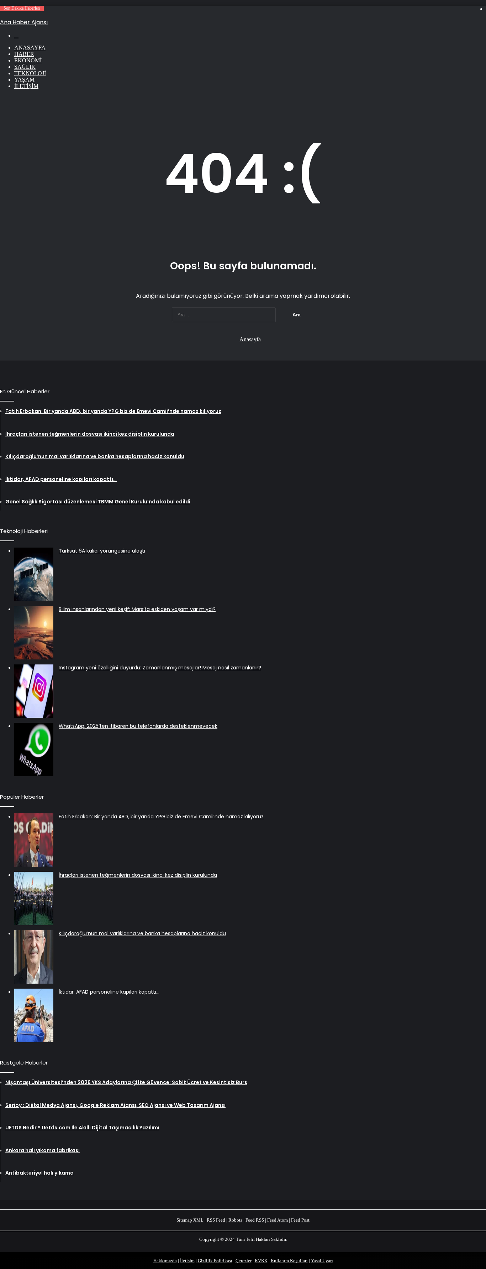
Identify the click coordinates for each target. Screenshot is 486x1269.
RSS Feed (216, 1220)
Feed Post (300, 1220)
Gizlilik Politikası (215, 1260)
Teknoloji (30, 73)
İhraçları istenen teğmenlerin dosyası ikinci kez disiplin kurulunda (138, 875)
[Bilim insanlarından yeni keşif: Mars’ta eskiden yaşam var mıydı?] (33, 632)
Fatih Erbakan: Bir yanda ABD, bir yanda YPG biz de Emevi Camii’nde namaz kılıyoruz (161, 816)
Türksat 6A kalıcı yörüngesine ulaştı (102, 550)
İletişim (26, 86)
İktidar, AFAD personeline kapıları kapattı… (109, 991)
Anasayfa (30, 48)
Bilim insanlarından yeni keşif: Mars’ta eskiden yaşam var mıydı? (137, 609)
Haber (24, 54)
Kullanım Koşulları (289, 1260)
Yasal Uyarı (322, 1260)
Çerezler (244, 1260)
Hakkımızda (165, 1260)
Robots (235, 1220)
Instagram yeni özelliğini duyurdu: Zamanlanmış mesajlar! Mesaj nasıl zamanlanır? (160, 667)
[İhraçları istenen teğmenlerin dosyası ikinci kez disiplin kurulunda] (33, 898)
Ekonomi (28, 60)
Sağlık (25, 67)
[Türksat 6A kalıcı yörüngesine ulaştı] (33, 574)
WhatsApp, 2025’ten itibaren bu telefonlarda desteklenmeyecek (138, 726)
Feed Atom (277, 1220)
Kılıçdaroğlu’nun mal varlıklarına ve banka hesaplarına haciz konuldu (142, 933)
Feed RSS (254, 1220)
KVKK (261, 1260)
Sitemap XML (190, 1220)
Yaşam (24, 80)
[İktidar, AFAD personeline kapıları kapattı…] (33, 1015)
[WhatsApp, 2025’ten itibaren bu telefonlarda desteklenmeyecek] (33, 749)
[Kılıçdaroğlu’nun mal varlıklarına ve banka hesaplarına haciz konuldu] (33, 957)
